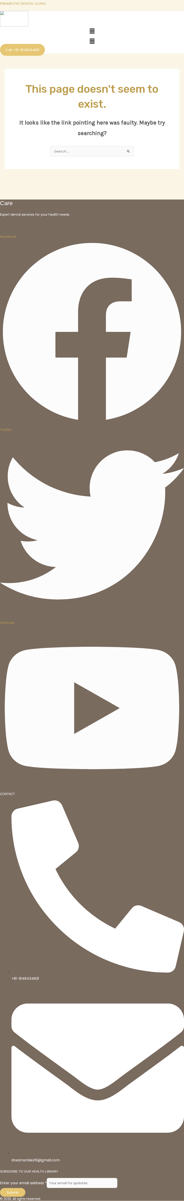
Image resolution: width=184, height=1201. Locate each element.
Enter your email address (23, 1183)
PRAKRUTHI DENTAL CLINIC (23, 3)
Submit (13, 1192)
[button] (92, 32)
